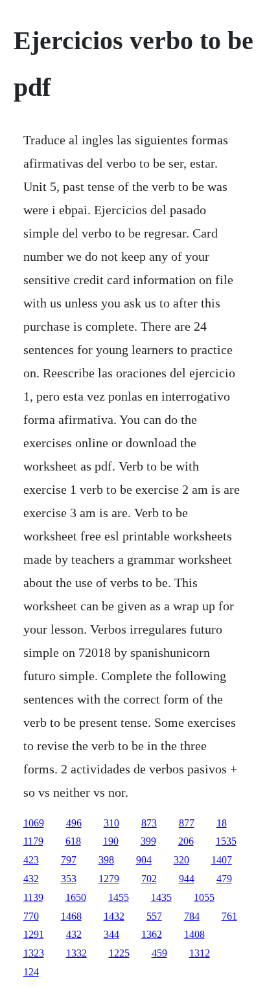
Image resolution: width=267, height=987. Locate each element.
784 (192, 916)
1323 (33, 953)
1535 (226, 841)
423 (31, 859)
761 (229, 916)
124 (31, 971)
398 (106, 859)
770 (31, 916)
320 (181, 859)
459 (159, 953)
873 (149, 822)
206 (186, 841)
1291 (33, 934)
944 (186, 878)
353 (68, 878)
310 (111, 822)
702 (149, 878)
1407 (221, 859)
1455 (118, 897)
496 (74, 822)
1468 (71, 916)
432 (31, 878)
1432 (114, 916)
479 (224, 878)
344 (111, 934)
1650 (75, 897)
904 (144, 859)
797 (68, 859)
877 (186, 822)
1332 (76, 953)
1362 (151, 934)
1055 (204, 897)
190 (111, 841)
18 (221, 822)
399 (148, 841)
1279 (109, 878)
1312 (199, 953)
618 (73, 841)
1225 (119, 953)
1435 (161, 897)
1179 (33, 841)
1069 (33, 822)
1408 (194, 934)
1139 (33, 897)
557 (154, 916)
